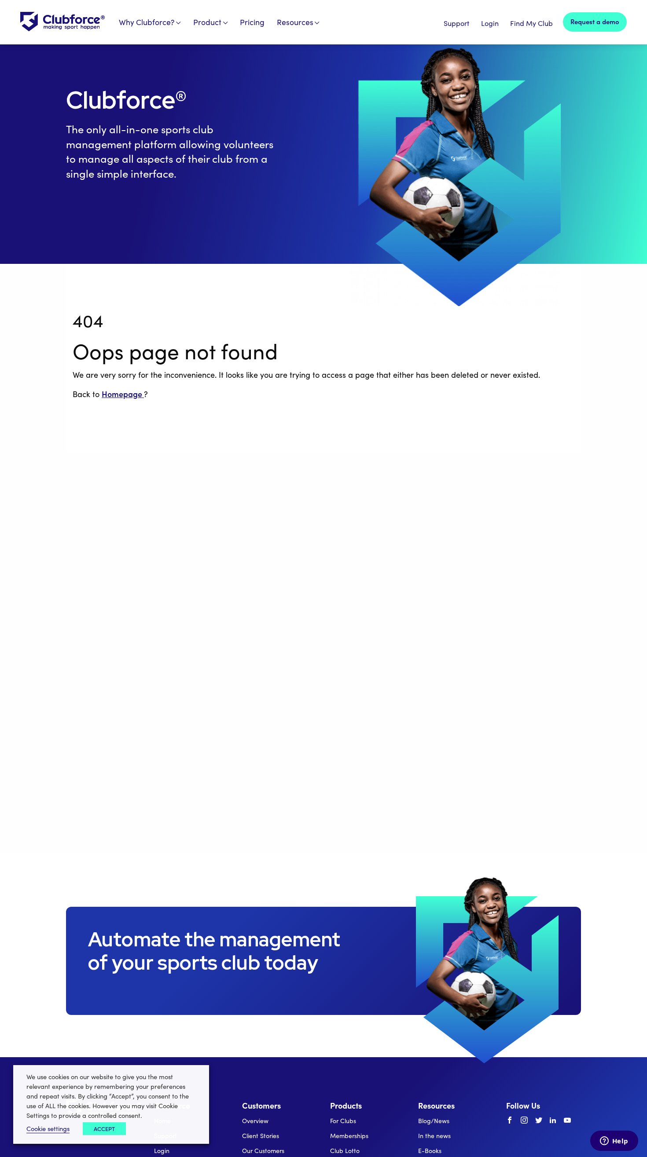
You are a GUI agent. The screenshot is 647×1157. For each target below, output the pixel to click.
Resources (295, 22)
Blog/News (433, 1121)
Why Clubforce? (147, 22)
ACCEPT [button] (104, 1128)
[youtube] (567, 1120)
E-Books (429, 1150)
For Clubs (343, 1121)
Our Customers (263, 1150)
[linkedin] (552, 1120)
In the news (434, 1135)
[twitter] (538, 1120)
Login (490, 23)
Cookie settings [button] (48, 1128)
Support (456, 23)
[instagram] (524, 1120)
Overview (255, 1121)
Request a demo (594, 21)
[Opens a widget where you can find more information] (614, 1142)
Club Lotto (345, 1150)
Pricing (252, 22)
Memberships (349, 1135)
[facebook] (509, 1120)
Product (207, 22)
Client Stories (260, 1135)
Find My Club (531, 23)
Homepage (123, 393)
